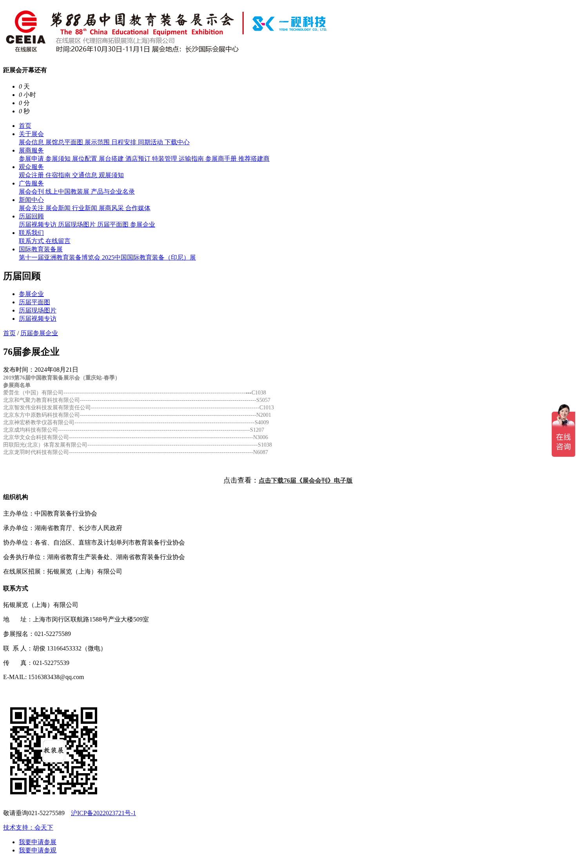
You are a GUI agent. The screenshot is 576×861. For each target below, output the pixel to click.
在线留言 (58, 241)
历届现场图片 (77, 224)
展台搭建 (112, 158)
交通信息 (85, 175)
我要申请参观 (37, 850)
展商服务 (31, 150)
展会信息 (32, 142)
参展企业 (142, 224)
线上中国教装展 (68, 191)
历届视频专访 (38, 224)
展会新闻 (58, 208)
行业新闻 (85, 208)
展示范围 (98, 142)
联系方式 (32, 241)
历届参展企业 (39, 333)
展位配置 (85, 158)
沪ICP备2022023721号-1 (103, 813)
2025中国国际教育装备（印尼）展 (149, 257)
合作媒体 (137, 208)
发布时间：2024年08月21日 (40, 369)
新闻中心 (31, 199)
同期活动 (151, 142)
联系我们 (31, 232)
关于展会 (31, 134)
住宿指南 (58, 175)
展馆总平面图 (65, 142)
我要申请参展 (37, 842)
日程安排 (124, 142)
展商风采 (112, 208)
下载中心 (177, 142)
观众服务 (31, 166)
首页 (25, 125)
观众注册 (32, 175)
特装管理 (165, 158)
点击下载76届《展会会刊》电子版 (306, 480)
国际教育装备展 (41, 249)
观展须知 (111, 175)
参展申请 (32, 158)
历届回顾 (31, 216)
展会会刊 (32, 191)
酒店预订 (138, 158)
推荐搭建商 (254, 158)
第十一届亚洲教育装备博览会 (60, 257)
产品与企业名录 (113, 191)
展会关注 (32, 208)
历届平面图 (113, 224)
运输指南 (192, 158)
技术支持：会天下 (28, 827)
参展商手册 (221, 158)
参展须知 (58, 158)
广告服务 (31, 183)
